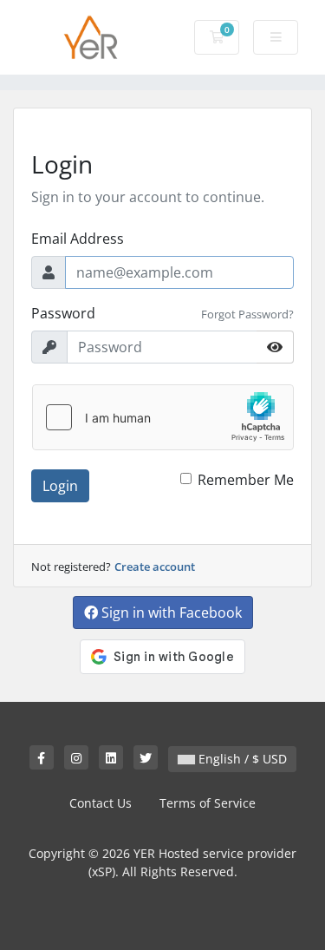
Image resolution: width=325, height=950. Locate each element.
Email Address (77, 238)
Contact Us (100, 803)
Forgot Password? (247, 314)
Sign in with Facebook (170, 612)
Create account (154, 566)
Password (63, 313)
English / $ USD (241, 758)
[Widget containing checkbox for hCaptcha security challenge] (163, 417)
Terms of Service (207, 803)
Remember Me (246, 479)
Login (60, 485)
